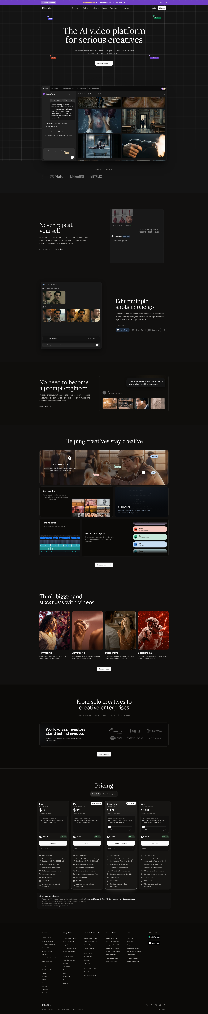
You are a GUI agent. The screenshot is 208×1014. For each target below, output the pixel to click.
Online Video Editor (112, 938)
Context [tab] (82, 94)
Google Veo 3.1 (46, 970)
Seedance (45, 989)
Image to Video (47, 951)
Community (126, 8)
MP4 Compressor (111, 961)
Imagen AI (66, 976)
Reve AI (65, 980)
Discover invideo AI (104, 565)
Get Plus (53, 843)
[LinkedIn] (151, 1005)
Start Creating (102, 63)
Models (85, 8)
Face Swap (88, 972)
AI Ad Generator (47, 961)
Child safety (78, 1009)
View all (44, 993)
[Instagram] (156, 1005)
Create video (104, 669)
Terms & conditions (63, 1009)
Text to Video (46, 948)
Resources (113, 8)
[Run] (97, 345)
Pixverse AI (45, 983)
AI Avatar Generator (48, 944)
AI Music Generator (90, 941)
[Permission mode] (69, 94)
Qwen (65, 973)
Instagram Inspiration (134, 951)
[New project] (103, 88)
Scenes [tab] (92, 94)
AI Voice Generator (90, 938)
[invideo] (46, 1005)
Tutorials (130, 941)
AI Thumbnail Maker (69, 948)
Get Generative (121, 843)
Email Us (130, 938)
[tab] (46, 88)
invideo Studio (111, 933)
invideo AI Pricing (133, 961)
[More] (73, 94)
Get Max (87, 843)
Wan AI (44, 979)
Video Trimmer (110, 955)
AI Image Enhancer (69, 951)
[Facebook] (164, 1005)
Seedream (66, 966)
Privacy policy (47, 1009)
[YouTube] (160, 1005)
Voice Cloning (89, 948)
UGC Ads (45, 954)
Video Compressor (112, 958)
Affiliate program (132, 958)
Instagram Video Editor (113, 945)
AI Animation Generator (49, 958)
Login (153, 8)
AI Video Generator (48, 941)
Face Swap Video (90, 975)
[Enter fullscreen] (164, 94)
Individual (95, 794)
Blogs (129, 945)
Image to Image (68, 945)
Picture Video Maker (112, 941)
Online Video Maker (112, 948)
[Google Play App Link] (157, 937)
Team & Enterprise (109, 794)
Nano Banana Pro (69, 960)
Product (75, 8)
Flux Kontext (67, 970)
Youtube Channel (133, 948)
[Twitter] (147, 1005)
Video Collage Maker (113, 951)
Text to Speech (89, 945)
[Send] (72, 157)
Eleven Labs (88, 956)
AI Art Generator (68, 941)
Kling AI (44, 976)
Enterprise (96, 8)
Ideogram (66, 963)
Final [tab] (101, 94)
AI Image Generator (69, 938)
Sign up (162, 8)
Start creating (104, 754)
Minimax (87, 960)
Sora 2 (44, 973)
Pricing (104, 8)
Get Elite (155, 843)
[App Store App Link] (157, 943)
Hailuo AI (44, 986)
